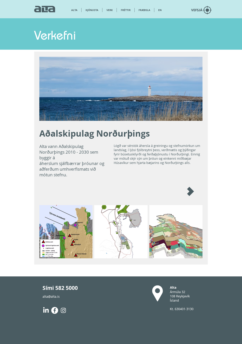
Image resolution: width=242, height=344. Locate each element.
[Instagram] (63, 310)
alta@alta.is (51, 296)
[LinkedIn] (46, 310)
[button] (144, 10)
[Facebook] (54, 310)
